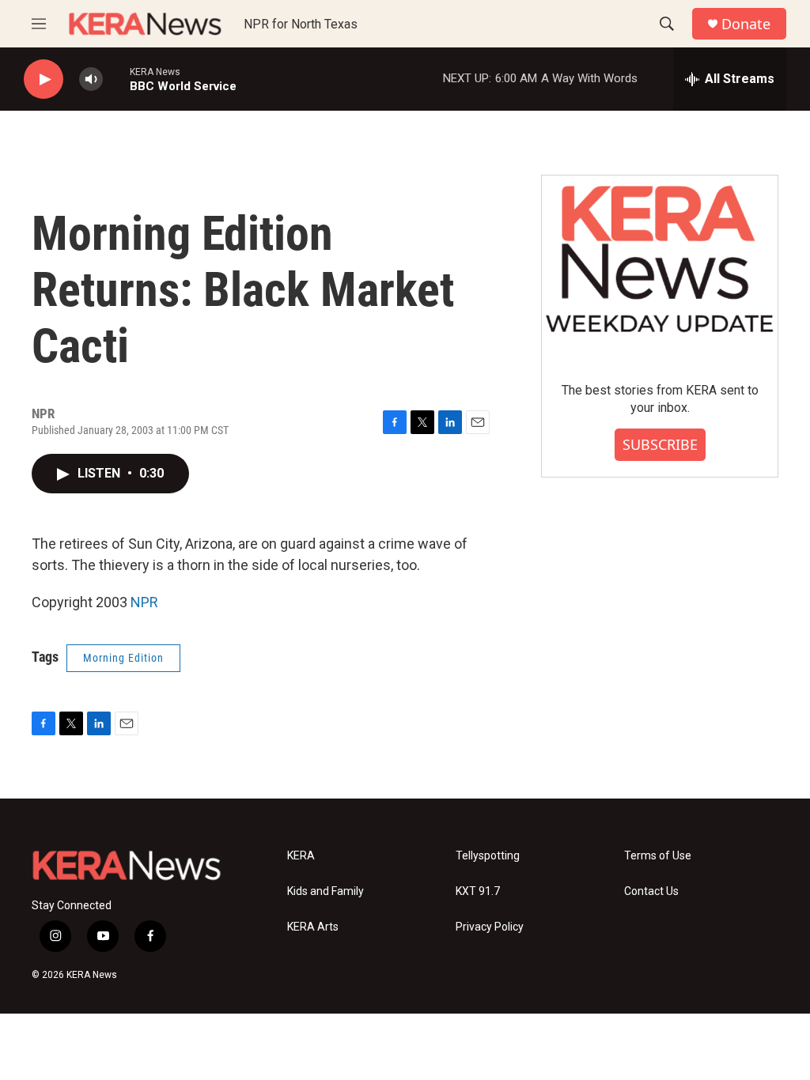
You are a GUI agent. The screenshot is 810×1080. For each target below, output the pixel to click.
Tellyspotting (488, 856)
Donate (745, 24)
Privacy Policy (490, 927)
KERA (301, 856)
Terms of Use (657, 856)
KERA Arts (313, 927)
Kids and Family (325, 891)
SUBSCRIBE (660, 444)
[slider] (116, 78)
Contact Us (651, 891)
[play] (43, 79)
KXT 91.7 (478, 891)
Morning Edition (123, 657)
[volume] (91, 79)
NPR (144, 602)
